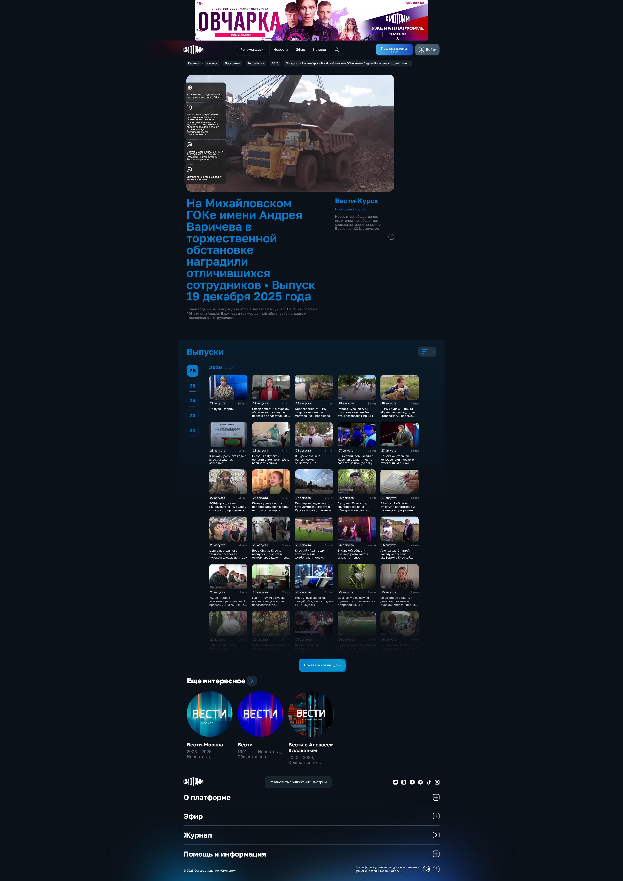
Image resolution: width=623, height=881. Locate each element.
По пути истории (221, 409)
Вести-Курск (255, 63)
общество (368, 221)
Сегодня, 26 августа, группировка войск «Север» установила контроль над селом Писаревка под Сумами (355, 510)
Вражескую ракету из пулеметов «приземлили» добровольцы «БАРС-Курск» (356, 603)
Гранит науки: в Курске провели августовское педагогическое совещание (268, 603)
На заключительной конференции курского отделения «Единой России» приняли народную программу (397, 463)
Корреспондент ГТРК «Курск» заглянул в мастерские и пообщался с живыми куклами (313, 414)
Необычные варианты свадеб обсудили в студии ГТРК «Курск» (314, 601)
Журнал (197, 835)
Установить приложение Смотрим (298, 782)
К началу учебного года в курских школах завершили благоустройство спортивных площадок (227, 463)
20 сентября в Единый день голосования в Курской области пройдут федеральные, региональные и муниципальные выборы (399, 606)
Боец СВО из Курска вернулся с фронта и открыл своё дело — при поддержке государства (269, 556)
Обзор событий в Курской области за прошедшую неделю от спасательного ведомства (271, 414)
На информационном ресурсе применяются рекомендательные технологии (388, 869)
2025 (275, 63)
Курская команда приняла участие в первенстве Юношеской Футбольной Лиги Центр (357, 650)
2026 (228, 367)
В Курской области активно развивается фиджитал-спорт (353, 554)
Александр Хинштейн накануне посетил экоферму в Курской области (395, 556)
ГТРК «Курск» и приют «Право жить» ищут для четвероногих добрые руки (397, 414)
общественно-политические (357, 218)
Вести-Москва (205, 745)
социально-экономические (358, 224)
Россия (360, 209)
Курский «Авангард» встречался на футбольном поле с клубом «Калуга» (310, 556)
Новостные (344, 216)
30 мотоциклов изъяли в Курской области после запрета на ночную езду (355, 459)
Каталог (212, 63)
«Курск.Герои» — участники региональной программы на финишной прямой (227, 603)
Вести (245, 745)
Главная (193, 63)
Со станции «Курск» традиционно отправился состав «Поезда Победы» (398, 648)
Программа (232, 63)
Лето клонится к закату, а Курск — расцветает (270, 646)
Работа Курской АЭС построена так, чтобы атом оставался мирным (355, 412)
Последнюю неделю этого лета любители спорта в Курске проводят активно (314, 506)
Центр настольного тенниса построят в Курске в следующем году (228, 554)
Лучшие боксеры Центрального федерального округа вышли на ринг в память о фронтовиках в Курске (313, 652)
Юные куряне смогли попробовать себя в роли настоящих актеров (270, 506)
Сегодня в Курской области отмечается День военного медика (270, 459)
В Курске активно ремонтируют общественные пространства (307, 461)
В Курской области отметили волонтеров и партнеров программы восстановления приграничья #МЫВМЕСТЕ (399, 510)
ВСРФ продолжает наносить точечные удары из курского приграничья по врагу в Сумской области (228, 510)
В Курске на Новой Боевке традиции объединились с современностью (223, 650)
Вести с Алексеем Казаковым (311, 747)
